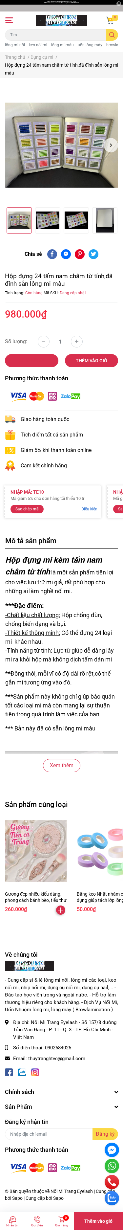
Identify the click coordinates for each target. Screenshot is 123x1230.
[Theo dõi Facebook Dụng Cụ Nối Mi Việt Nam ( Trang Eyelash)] (9, 1071)
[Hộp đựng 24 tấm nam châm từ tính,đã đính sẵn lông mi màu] (61, 145)
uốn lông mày (90, 45)
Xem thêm (61, 765)
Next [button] (111, 145)
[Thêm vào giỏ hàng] (60, 910)
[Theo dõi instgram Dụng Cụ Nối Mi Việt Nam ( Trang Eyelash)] (35, 1071)
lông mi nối (15, 45)
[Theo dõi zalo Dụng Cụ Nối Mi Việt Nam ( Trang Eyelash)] (22, 1071)
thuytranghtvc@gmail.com (56, 1059)
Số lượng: (16, 341)
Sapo (58, 1198)
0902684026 (58, 1048)
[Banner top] (61, 5)
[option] (61, 145)
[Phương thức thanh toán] (45, 396)
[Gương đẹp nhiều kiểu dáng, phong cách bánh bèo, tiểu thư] (36, 851)
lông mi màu (62, 45)
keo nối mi (38, 45)
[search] (112, 35)
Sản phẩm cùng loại (36, 804)
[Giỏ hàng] (110, 20)
